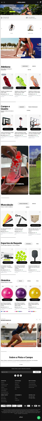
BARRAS (27, 207)
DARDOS (34, 66)
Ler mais (21, 364)
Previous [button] (2, 9)
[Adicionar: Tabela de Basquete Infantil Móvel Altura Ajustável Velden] (21, 129)
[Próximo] (40, 319)
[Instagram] (18, 376)
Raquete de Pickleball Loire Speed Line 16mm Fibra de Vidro (34, 267)
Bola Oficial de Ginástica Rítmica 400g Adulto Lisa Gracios (33, 304)
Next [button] (39, 9)
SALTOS (29, 69)
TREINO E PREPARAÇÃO (33, 106)
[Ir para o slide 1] (15, 12)
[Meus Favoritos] (37, 2)
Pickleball (28, 243)
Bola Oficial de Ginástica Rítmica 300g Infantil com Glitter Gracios (20, 304)
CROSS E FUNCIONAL (23, 203)
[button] (2, 86)
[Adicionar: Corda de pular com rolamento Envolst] (21, 225)
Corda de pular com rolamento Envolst (19, 229)
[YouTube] (21, 376)
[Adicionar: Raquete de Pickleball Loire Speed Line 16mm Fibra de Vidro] (35, 262)
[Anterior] (36, 319)
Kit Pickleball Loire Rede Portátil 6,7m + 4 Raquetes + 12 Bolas (7, 267)
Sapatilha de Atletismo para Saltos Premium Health (20, 92)
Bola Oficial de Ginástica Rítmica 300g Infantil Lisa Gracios (6, 304)
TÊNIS (37, 243)
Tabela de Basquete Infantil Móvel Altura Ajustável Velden (21, 133)
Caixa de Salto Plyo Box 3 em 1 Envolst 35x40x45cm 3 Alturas (34, 230)
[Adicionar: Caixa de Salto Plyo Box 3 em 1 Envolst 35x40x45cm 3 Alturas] (35, 225)
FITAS (37, 280)
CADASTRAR (37, 371)
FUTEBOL (28, 110)
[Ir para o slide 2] (18, 12)
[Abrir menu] (2, 2)
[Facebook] (15, 376)
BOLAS (20, 280)
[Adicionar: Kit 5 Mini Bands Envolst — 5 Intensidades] (8, 225)
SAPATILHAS (25, 66)
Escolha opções (21, 87)
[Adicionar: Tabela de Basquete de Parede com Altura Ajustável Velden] (35, 129)
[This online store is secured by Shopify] (3, 406)
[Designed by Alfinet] (21, 417)
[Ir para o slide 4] (24, 12)
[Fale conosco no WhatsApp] (38, 417)
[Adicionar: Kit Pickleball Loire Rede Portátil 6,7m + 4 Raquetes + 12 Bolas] (8, 262)
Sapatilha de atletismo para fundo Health (6, 92)
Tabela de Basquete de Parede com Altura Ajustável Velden (34, 133)
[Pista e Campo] (21, 9)
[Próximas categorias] (40, 28)
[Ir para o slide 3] (21, 12)
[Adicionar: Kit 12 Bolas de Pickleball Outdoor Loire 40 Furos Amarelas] (21, 262)
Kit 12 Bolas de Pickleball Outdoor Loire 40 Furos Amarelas (20, 267)
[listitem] (12, 29)
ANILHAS (34, 203)
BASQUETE (22, 106)
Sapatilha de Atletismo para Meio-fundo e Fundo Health (34, 92)
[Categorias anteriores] (1, 28)
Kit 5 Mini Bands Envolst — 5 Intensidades (7, 229)
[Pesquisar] (4, 2)
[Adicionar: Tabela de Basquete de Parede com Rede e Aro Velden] (8, 129)
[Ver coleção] (19, 335)
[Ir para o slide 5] (27, 12)
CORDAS (29, 280)
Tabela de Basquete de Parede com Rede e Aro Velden (7, 133)
